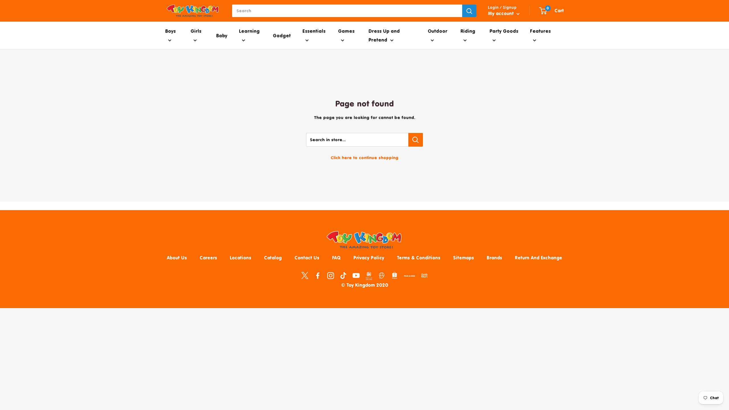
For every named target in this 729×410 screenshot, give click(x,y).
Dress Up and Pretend (384, 35)
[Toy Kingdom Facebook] (317, 275)
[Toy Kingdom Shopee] (394, 275)
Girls (196, 31)
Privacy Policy (368, 258)
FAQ (336, 258)
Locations (240, 258)
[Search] (469, 11)
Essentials (313, 31)
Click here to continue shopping (364, 157)
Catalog (273, 258)
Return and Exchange (538, 258)
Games (346, 31)
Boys (170, 31)
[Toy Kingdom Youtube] (356, 275)
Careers (208, 258)
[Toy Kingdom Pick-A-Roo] (409, 277)
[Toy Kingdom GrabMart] (424, 275)
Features (540, 31)
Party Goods (504, 31)
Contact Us (306, 258)
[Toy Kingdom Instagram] (330, 275)
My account (501, 13)
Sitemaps (463, 258)
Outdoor (437, 31)
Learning (249, 31)
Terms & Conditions (418, 258)
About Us (177, 258)
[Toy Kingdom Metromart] (381, 275)
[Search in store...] (415, 140)
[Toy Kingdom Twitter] (304, 275)
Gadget (282, 35)
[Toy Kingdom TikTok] (343, 275)
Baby (221, 35)
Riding (467, 31)
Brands (494, 258)
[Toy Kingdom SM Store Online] (368, 275)
